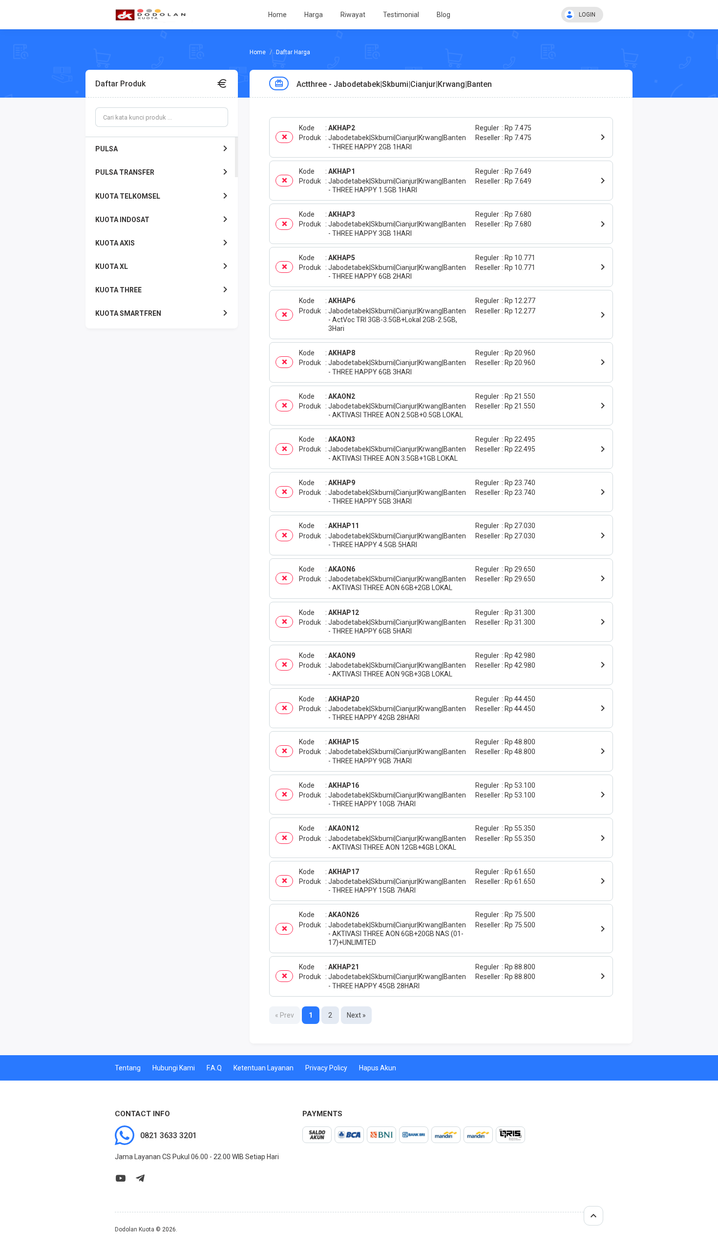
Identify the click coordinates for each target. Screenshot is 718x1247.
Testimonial (401, 15)
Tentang (128, 1068)
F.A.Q (214, 1068)
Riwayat (352, 15)
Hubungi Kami (173, 1068)
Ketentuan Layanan (263, 1068)
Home (277, 15)
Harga (313, 15)
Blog (443, 15)
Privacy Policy (326, 1068)
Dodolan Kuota (134, 1229)
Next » (356, 1015)
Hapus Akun (377, 1068)
